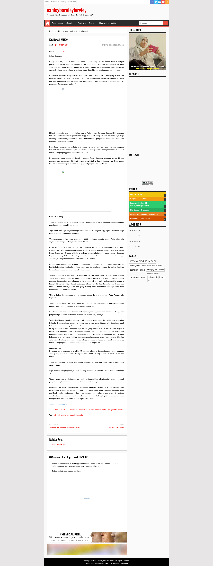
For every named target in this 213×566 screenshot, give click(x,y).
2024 (134, 241)
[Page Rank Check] (147, 185)
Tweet (64, 51)
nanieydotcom (61, 45)
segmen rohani (153, 274)
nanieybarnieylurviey (67, 10)
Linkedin (159, 2)
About (47, 2)
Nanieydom (104, 23)
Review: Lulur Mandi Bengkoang (144, 214)
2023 (134, 247)
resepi (152, 261)
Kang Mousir (100, 563)
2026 (134, 230)
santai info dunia (76, 415)
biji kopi (57, 415)
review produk (138, 261)
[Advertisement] (147, 114)
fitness (161, 270)
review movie (153, 277)
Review (81, 23)
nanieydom (135, 266)
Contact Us (55, 2)
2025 (134, 236)
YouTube (163, 2)
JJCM (113, 23)
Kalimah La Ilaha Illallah (140, 219)
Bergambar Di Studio (139, 199)
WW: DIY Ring (136, 194)
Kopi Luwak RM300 (59, 444)
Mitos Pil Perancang (116, 427)
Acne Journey (57, 23)
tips (149, 280)
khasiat (161, 277)
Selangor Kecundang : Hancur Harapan (64, 427)
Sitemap (63, 2)
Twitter (156, 2)
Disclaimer (72, 2)
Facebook (152, 2)
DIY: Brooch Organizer (139, 210)
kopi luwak (65, 415)
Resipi (91, 23)
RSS (167, 2)
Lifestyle (69, 23)
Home (47, 23)
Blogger (125, 563)
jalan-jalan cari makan (152, 266)
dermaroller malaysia (138, 277)
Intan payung (152, 270)
